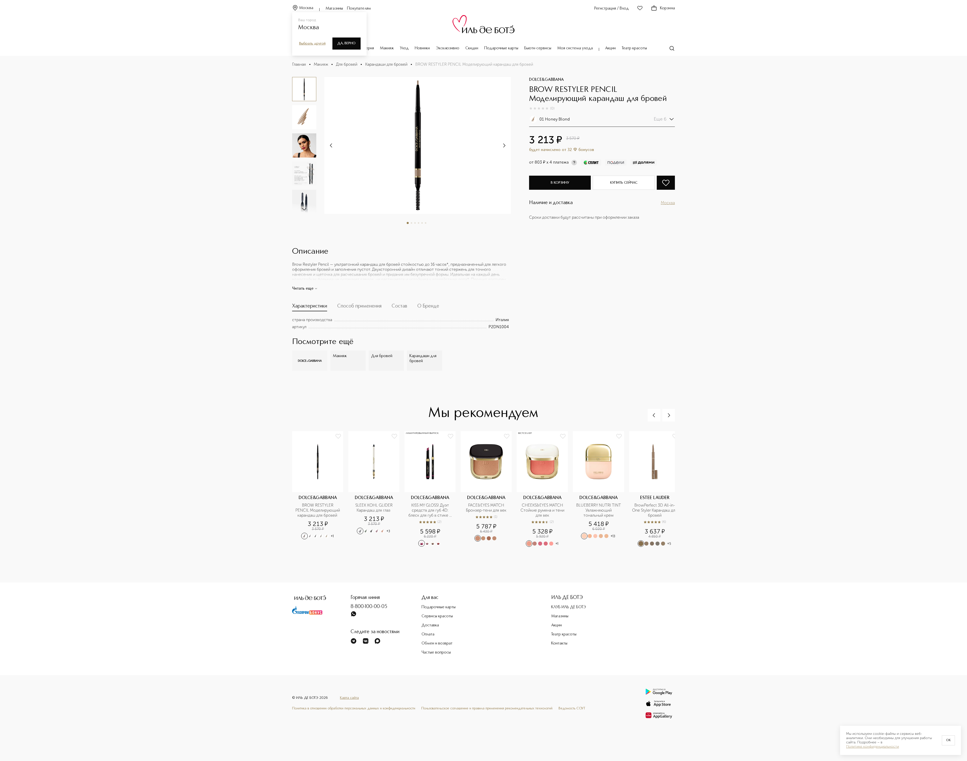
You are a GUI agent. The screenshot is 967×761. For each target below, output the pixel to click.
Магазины (334, 9)
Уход (404, 48)
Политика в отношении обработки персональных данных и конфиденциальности (353, 708)
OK (948, 740)
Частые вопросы (436, 653)
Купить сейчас (624, 182)
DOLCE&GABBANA (546, 80)
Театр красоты (634, 48)
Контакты (559, 643)
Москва (306, 8)
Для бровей (346, 64)
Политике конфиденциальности (872, 747)
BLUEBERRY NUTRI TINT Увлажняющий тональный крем (598, 510)
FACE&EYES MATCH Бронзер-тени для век (486, 508)
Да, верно (346, 43)
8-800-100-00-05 (369, 606)
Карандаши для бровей (386, 64)
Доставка (430, 625)
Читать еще (303, 289)
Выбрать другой (312, 43)
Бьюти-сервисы (537, 48)
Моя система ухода (575, 48)
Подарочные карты (501, 48)
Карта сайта (349, 698)
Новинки (422, 48)
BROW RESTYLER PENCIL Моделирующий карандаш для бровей (317, 510)
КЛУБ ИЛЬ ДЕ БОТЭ (568, 607)
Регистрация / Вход (611, 9)
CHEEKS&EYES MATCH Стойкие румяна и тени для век (543, 510)
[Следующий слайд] (304, 209)
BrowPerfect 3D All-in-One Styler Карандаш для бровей (654, 510)
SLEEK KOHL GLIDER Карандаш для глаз (374, 508)
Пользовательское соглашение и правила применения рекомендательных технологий (486, 708)
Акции (610, 48)
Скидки (471, 48)
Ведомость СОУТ (572, 708)
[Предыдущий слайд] (654, 415)
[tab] (309, 307)
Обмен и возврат (437, 643)
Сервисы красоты (437, 616)
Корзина (667, 8)
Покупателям (359, 9)
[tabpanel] (400, 323)
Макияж (387, 48)
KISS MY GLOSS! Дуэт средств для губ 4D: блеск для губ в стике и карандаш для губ (430, 510)
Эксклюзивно (447, 48)
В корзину (560, 182)
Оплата (428, 634)
